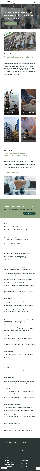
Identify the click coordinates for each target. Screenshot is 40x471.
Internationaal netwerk (25, 446)
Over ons (22, 444)
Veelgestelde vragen (25, 450)
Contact (22, 452)
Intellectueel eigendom (9, 464)
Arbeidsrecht (7, 460)
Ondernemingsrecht (9, 462)
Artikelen (22, 448)
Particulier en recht (8, 466)
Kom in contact (28, 213)
